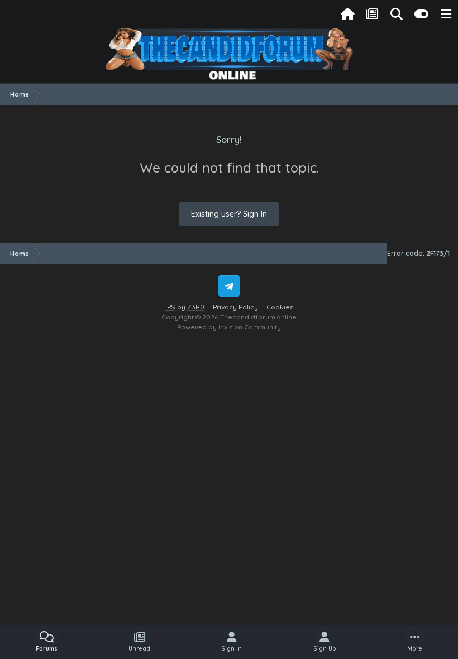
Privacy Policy (235, 307)
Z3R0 (195, 307)
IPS (170, 307)
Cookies (279, 307)
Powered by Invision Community (229, 327)
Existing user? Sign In (229, 214)
